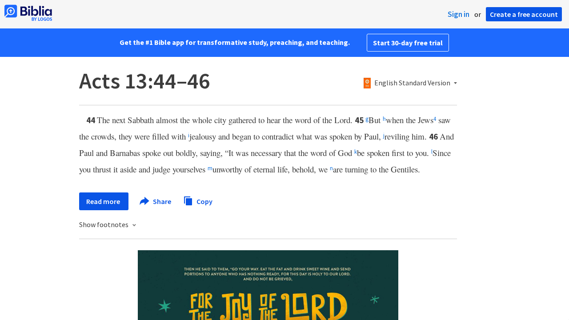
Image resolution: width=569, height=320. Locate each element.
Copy (203, 201)
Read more (103, 201)
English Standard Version (412, 83)
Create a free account (524, 14)
